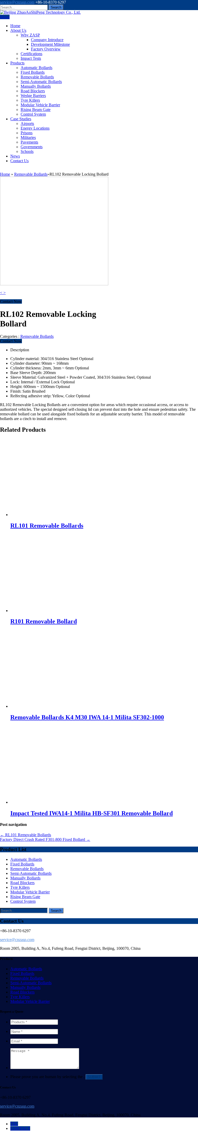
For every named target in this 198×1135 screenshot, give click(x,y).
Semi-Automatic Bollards (41, 81)
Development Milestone (50, 44)
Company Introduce (47, 40)
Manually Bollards (36, 86)
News (15, 156)
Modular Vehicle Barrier (40, 105)
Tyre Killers (30, 100)
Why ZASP (30, 35)
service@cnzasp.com (17, 2)
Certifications (31, 53)
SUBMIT (94, 1077)
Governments (32, 147)
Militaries (28, 137)
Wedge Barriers (33, 95)
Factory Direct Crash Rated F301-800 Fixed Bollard (45, 839)
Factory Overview (46, 49)
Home (15, 26)
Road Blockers (33, 91)
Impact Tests (31, 58)
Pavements (29, 142)
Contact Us (19, 161)
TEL (14, 1124)
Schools (27, 151)
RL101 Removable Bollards (25, 835)
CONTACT (20, 1128)
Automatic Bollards (36, 67)
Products (17, 63)
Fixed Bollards (33, 72)
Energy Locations (35, 128)
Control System (33, 114)
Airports (27, 123)
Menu (5, 17)
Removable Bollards (37, 77)
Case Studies (20, 119)
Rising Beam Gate (36, 109)
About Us (18, 30)
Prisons (26, 133)
